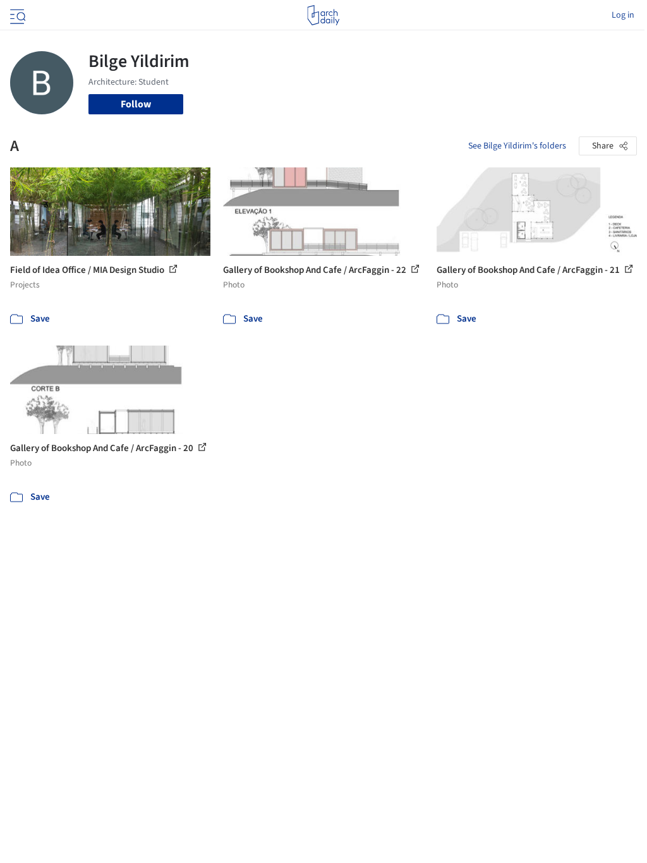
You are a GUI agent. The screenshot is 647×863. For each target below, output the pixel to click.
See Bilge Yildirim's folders (517, 146)
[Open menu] (16, 15)
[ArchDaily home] (323, 15)
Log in (623, 15)
